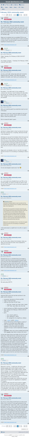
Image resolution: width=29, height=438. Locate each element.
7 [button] (19, 15)
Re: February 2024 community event (12, 22)
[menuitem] (4, 5)
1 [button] (11, 15)
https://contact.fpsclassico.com (10, 44)
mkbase (16, 320)
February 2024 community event (12, 12)
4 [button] (14, 15)
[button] (7, 15)
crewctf (9, 320)
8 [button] (21, 15)
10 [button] (24, 15)
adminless (7, 201)
